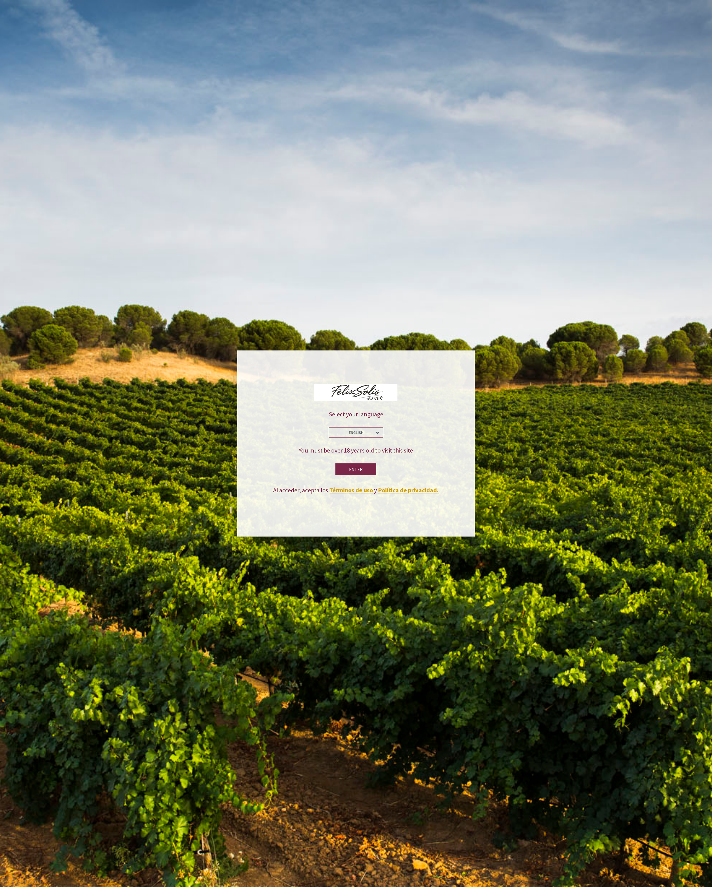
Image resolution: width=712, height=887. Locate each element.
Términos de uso (351, 490)
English (356, 432)
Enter (356, 469)
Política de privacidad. (408, 490)
